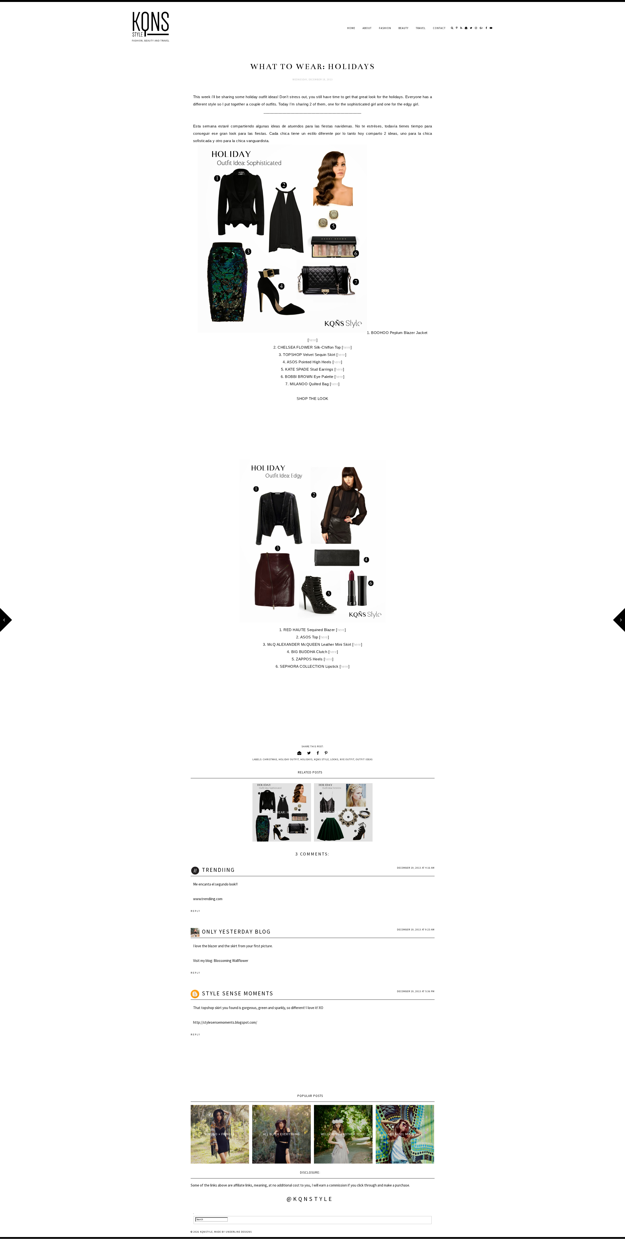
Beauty (403, 28)
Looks (334, 759)
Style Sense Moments (237, 993)
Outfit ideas (364, 759)
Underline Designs (239, 1231)
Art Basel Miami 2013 (405, 1134)
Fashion (385, 28)
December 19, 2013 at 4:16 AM (416, 867)
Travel (421, 28)
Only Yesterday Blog (236, 931)
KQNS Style (321, 759)
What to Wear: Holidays (281, 812)
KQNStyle (206, 1231)
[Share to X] (309, 753)
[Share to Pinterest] (326, 753)
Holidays (306, 759)
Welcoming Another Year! (343, 1134)
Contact (439, 28)
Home (351, 28)
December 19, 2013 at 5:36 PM (416, 991)
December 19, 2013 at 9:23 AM (416, 929)
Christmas (270, 759)
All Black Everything (281, 1134)
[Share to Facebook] (318, 753)
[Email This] (299, 753)
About (367, 28)
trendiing (218, 869)
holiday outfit (289, 759)
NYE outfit (347, 759)
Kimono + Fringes (219, 1134)
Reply (195, 911)
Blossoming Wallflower (231, 960)
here (312, 340)
